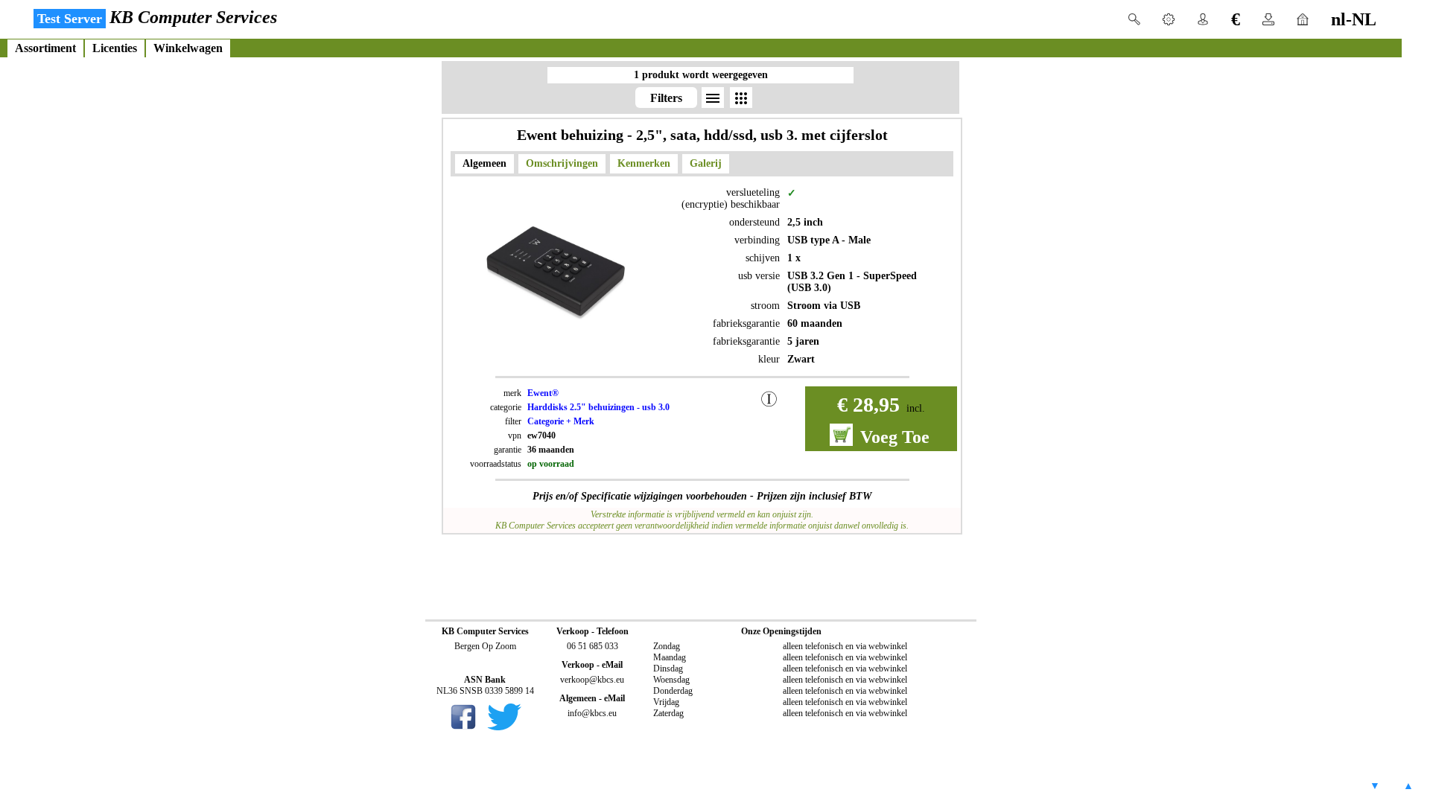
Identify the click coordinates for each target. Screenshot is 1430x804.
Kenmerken (643, 163)
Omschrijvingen (562, 163)
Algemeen (484, 163)
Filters (666, 98)
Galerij (706, 163)
